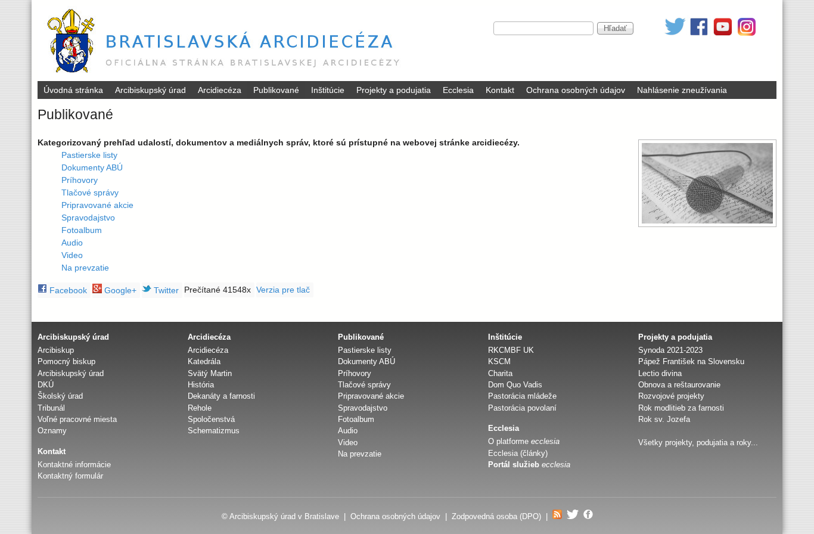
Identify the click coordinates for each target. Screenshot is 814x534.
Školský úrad (60, 396)
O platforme (524, 441)
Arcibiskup (56, 350)
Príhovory (79, 180)
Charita (500, 373)
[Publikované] (707, 183)
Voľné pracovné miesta (77, 419)
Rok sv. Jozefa (664, 419)
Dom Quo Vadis (515, 384)
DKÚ (46, 384)
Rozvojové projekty (671, 396)
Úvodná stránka (73, 90)
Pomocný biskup (66, 361)
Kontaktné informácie (74, 464)
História (201, 384)
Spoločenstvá (211, 419)
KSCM (499, 361)
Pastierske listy (89, 155)
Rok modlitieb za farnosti (681, 407)
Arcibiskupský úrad (150, 90)
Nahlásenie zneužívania (682, 90)
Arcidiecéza (219, 90)
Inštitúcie (327, 90)
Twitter (165, 290)
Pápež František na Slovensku (691, 361)
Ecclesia (458, 90)
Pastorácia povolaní (522, 407)
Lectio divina (660, 373)
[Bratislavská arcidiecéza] (226, 74)
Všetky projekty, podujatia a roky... (698, 442)
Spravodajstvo (88, 217)
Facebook (67, 290)
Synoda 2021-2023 (670, 350)
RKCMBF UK (511, 350)
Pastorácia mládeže (522, 396)
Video (72, 255)
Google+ (119, 290)
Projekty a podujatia (393, 90)
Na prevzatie (85, 267)
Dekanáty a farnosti (221, 396)
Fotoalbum (81, 230)
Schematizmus (214, 430)
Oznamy (52, 430)
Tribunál (51, 407)
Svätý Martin (210, 373)
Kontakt (500, 90)
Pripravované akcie (97, 205)
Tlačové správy (90, 192)
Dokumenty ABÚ (92, 167)
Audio (72, 242)
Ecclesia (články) (518, 453)
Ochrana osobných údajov (575, 90)
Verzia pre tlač (283, 289)
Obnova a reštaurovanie (679, 384)
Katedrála (204, 361)
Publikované (276, 90)
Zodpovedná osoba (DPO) (496, 516)
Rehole (200, 407)
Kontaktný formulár (70, 475)
